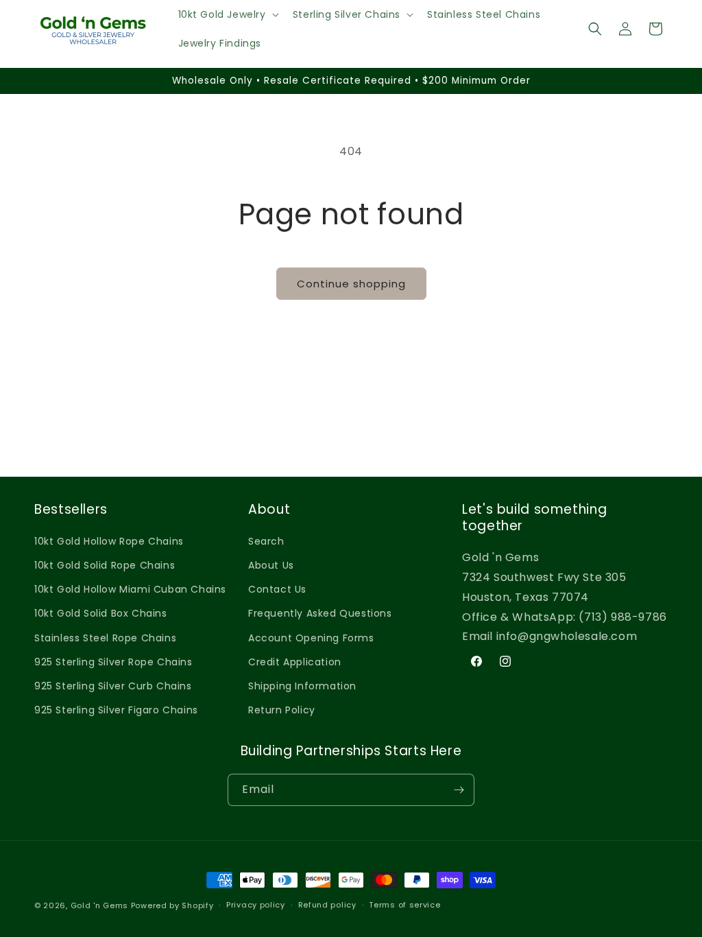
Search (266, 541)
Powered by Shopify (172, 905)
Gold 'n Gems (99, 905)
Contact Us (277, 589)
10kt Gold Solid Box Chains (100, 613)
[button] (227, 14)
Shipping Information (302, 686)
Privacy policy (255, 904)
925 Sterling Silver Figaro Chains (116, 710)
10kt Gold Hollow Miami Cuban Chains (130, 589)
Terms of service (404, 904)
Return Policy (281, 710)
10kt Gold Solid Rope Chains (104, 565)
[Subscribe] (459, 790)
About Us (271, 565)
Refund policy (327, 904)
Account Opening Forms (311, 638)
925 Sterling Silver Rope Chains (113, 662)
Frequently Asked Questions (320, 613)
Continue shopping (351, 283)
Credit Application (294, 662)
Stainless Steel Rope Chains (105, 638)
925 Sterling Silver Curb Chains (113, 686)
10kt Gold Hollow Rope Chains (109, 541)
